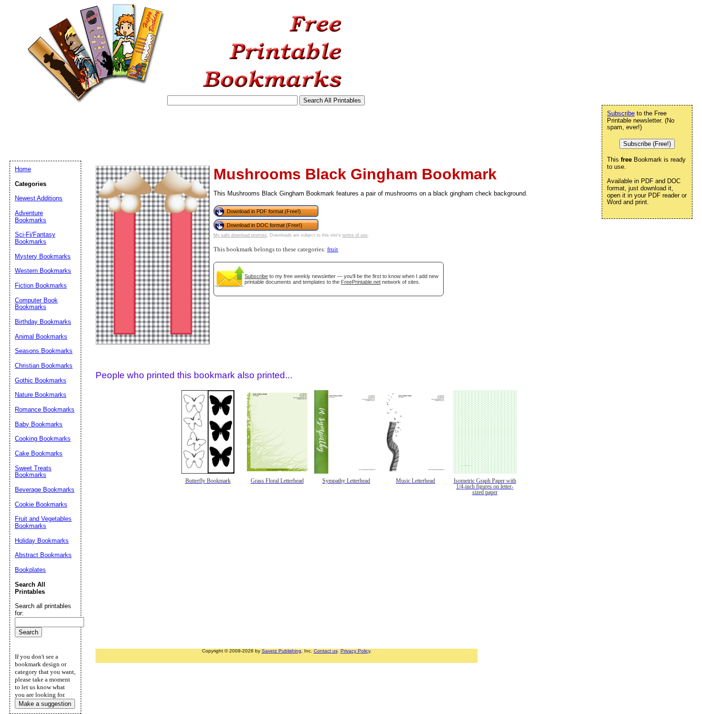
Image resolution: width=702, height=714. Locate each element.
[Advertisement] (183, 133)
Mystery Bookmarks (43, 256)
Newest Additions (39, 198)
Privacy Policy (355, 650)
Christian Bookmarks (44, 365)
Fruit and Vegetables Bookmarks (43, 522)
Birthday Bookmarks (43, 321)
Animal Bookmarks (41, 336)
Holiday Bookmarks (42, 540)
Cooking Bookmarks (43, 438)
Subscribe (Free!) (647, 143)
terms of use (355, 235)
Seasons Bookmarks (44, 350)
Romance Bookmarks (44, 409)
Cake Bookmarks (39, 453)
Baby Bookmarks (39, 424)
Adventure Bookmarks (30, 216)
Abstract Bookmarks (43, 555)
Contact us (326, 650)
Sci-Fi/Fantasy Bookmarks (35, 238)
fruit (332, 249)
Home (23, 169)
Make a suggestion (45, 703)
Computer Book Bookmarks (36, 304)
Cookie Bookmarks (41, 504)
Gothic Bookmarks (40, 380)
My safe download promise (240, 235)
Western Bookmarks (43, 270)
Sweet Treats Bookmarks (33, 472)
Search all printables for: (43, 609)
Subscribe (256, 276)
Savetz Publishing (281, 650)
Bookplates (30, 569)
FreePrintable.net (361, 282)
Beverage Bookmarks (44, 489)
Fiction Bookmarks (41, 285)
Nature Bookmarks (40, 394)
